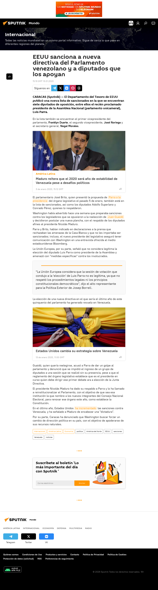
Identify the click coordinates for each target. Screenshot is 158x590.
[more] (120, 189)
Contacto (74, 554)
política (80, 431)
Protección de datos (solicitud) (18, 558)
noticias (49, 437)
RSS (39, 558)
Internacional (39, 431)
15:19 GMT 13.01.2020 (43, 81)
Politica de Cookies (117, 554)
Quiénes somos (11, 554)
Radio (88, 528)
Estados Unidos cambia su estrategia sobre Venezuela (77, 351)
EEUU (107, 431)
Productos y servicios (56, 554)
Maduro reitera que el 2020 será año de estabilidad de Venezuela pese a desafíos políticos (76, 181)
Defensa (61, 528)
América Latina (45, 174)
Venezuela (38, 437)
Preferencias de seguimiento (59, 558)
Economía (69, 431)
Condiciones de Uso (32, 554)
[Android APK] (12, 569)
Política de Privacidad (93, 554)
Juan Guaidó (115, 217)
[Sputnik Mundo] (15, 25)
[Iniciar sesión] (138, 23)
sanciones (118, 431)
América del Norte (94, 431)
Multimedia (75, 528)
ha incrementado (85, 408)
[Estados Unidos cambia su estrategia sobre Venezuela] (79, 327)
